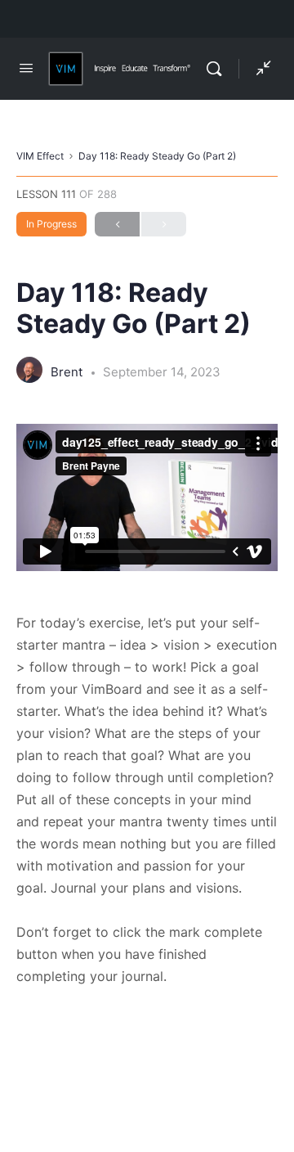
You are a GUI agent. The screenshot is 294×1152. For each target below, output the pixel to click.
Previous (117, 224)
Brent (68, 372)
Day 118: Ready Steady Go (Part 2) (157, 156)
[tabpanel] (147, 706)
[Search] (218, 69)
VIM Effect (40, 156)
